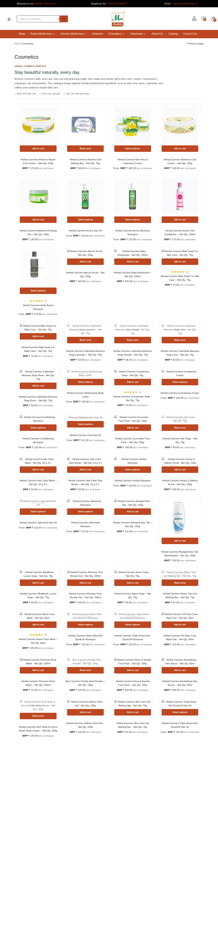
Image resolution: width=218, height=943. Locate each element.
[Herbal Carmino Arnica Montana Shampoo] (132, 196)
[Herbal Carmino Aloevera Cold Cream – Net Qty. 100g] (180, 125)
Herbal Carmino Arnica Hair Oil (85, 230)
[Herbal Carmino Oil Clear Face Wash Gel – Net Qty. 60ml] (180, 616)
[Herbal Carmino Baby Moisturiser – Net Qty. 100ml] (132, 253)
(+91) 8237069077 (117, 3)
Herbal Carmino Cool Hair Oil (85, 435)
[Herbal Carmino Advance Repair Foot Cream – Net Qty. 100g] (38, 125)
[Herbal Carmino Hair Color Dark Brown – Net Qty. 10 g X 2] (85, 461)
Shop (22, 33)
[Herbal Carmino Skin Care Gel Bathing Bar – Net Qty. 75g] (132, 703)
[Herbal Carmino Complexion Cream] (180, 373)
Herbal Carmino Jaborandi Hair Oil (38, 522)
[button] (214, 19)
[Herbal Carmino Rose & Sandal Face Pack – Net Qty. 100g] (132, 661)
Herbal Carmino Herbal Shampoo (133, 480)
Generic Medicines (72, 33)
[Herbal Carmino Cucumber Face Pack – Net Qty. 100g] (132, 419)
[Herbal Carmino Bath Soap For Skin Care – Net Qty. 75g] (180, 253)
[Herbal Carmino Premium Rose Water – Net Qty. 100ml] (38, 661)
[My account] (194, 19)
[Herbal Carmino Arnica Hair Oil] (85, 196)
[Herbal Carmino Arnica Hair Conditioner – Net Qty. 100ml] (180, 196)
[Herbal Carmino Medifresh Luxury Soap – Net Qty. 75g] (38, 574)
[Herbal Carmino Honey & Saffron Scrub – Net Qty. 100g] (180, 461)
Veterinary (136, 33)
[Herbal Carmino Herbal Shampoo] (132, 461)
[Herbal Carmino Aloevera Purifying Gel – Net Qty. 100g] (38, 196)
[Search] (63, 18)
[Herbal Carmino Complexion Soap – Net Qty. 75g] (132, 373)
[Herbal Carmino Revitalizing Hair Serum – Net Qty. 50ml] (180, 661)
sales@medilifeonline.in (185, 3)
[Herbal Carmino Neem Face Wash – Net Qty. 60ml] (38, 616)
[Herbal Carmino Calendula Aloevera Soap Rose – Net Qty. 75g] (38, 375)
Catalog (173, 33)
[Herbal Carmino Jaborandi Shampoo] (85, 503)
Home (17, 43)
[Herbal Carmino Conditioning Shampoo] (38, 419)
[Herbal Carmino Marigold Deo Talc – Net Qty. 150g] (132, 503)
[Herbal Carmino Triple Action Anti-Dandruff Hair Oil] (180, 703)
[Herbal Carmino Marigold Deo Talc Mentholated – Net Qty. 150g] (180, 517)
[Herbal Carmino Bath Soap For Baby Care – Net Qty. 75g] (38, 327)
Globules (97, 33)
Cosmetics (115, 33)
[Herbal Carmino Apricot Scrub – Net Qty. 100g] (85, 253)
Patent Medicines (41, 33)
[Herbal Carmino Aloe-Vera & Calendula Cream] (132, 125)
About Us (157, 33)
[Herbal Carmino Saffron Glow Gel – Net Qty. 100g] (85, 703)
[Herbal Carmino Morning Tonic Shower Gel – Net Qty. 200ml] (85, 574)
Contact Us (190, 33)
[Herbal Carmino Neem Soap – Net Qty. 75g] (132, 574)
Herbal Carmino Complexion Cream (180, 393)
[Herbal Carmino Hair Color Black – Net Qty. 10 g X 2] (38, 461)
